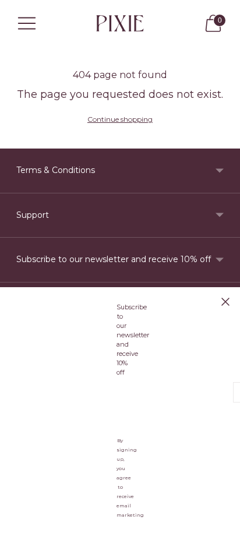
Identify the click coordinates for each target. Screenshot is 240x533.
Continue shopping (120, 119)
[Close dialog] (225, 301)
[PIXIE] (120, 23)
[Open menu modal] (26, 23)
